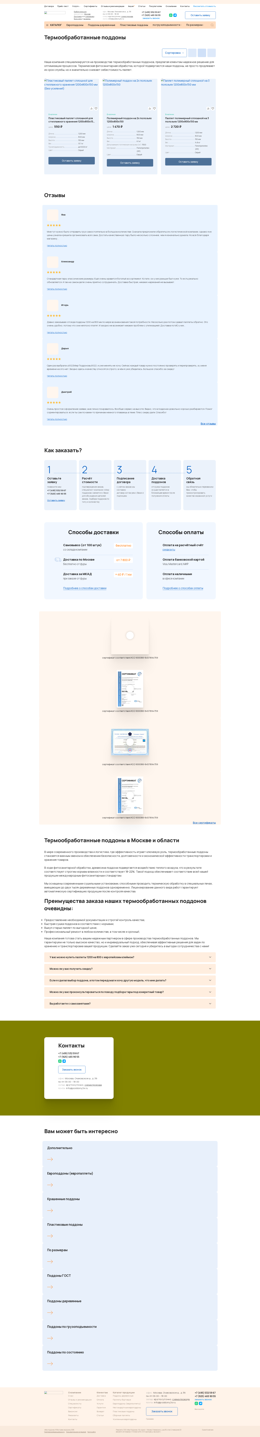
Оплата (100, 1399)
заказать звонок (151, 18)
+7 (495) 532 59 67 (151, 12)
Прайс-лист (62, 6)
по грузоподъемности (166, 25)
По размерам (194, 25)
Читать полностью (57, 245)
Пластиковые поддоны (134, 25)
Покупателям (155, 6)
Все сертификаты (204, 822)
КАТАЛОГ (56, 25)
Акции (131, 6)
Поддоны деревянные (101, 25)
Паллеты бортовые (122, 1399)
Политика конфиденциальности (54, 1432)
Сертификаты (90, 6)
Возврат (100, 1411)
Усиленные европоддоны (125, 1419)
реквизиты (169, 549)
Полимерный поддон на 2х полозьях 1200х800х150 (129, 120)
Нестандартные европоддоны (127, 1407)
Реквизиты (73, 1415)
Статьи (141, 6)
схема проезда (127, 16)
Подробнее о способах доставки (84, 588)
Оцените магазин (207, 1430)
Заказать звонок (72, 1069)
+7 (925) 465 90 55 (151, 15)
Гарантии (101, 1407)
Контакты (185, 6)
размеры (87, 19)
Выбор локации (80, 11)
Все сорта (78, 19)
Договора (49, 6)
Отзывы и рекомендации (112, 6)
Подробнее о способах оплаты (183, 588)
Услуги (75, 6)
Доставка (78, 16)
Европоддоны (75, 25)
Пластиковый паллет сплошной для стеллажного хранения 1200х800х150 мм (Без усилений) (71, 120)
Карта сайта (92, 1432)
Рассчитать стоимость (204, 6)
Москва (87, 14)
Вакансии (72, 1411)
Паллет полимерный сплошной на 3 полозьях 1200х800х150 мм (187, 120)
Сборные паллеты (121, 1415)
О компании (171, 6)
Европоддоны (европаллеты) (127, 1403)
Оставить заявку (200, 15)
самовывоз (89, 16)
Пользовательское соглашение (76, 1432)
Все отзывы (208, 423)
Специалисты (75, 1403)
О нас (70, 1395)
